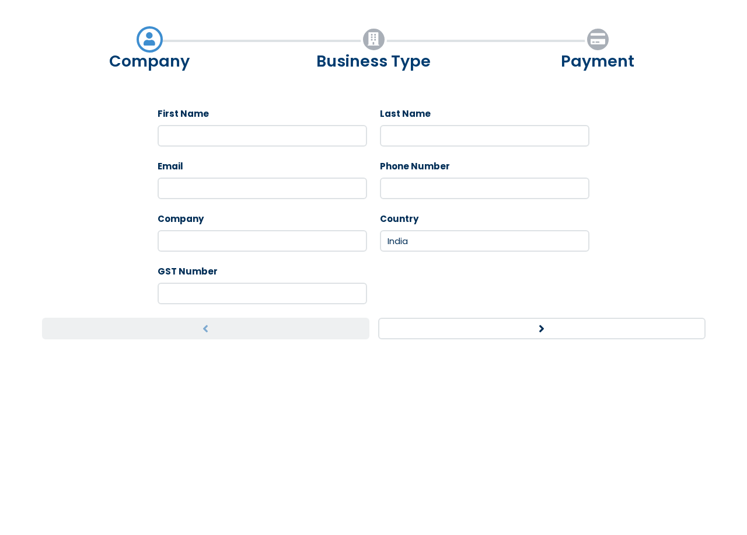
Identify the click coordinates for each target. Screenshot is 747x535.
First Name (183, 113)
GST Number (188, 271)
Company (181, 219)
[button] (205, 329)
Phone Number (415, 166)
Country (399, 219)
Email (170, 166)
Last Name (405, 113)
